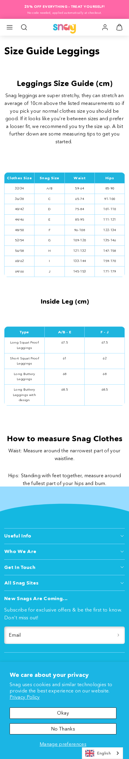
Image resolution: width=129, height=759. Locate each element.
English (104, 753)
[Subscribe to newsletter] (118, 635)
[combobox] (102, 753)
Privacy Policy (25, 697)
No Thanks (63, 729)
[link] (105, 27)
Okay (63, 713)
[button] (9, 27)
